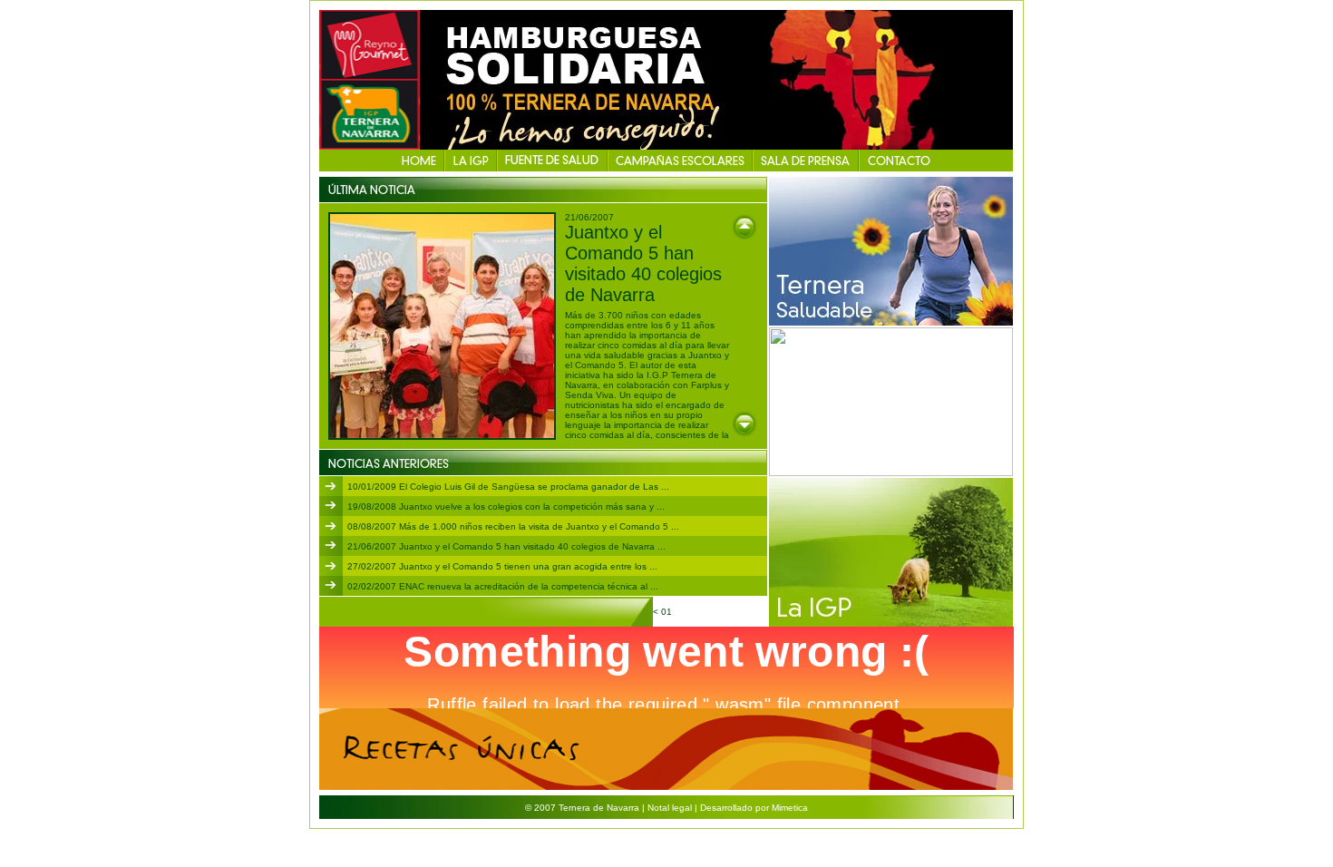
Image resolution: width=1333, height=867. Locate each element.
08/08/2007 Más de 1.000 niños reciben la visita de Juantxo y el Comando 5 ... (513, 526)
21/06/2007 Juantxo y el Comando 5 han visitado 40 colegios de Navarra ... (506, 546)
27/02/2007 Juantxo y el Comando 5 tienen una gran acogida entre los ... (502, 566)
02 (680, 612)
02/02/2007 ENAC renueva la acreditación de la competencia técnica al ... (502, 586)
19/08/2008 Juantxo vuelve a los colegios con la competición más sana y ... (506, 506)
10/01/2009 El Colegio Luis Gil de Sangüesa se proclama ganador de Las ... (508, 487)
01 (668, 612)
